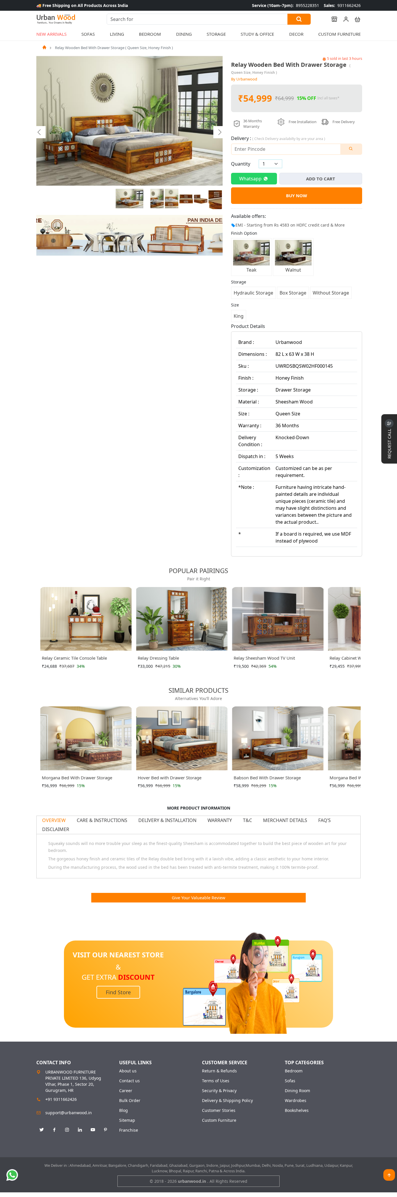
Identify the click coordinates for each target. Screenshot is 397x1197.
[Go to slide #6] (215, 198)
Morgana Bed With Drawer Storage (77, 777)
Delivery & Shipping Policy (227, 1101)
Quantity (240, 164)
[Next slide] (219, 132)
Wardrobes (295, 1101)
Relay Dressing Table (158, 658)
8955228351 (285, 5)
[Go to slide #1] (130, 198)
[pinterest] (105, 1130)
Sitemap (127, 1120)
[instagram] (67, 1130)
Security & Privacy (219, 1091)
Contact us (129, 1081)
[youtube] (92, 1130)
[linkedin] (80, 1130)
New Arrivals (51, 34)
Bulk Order (129, 1101)
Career (125, 1091)
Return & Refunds (219, 1071)
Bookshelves (297, 1110)
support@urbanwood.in (68, 1112)
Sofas (290, 1081)
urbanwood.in (192, 1181)
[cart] (355, 19)
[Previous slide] (39, 132)
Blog (123, 1110)
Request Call (389, 443)
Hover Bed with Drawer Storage (169, 777)
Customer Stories (218, 1110)
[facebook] (54, 1130)
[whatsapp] (12, 1175)
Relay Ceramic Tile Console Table (74, 658)
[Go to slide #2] (157, 198)
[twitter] (41, 1130)
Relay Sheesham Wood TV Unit (264, 658)
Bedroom (294, 1071)
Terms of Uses (215, 1081)
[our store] (331, 19)
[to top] (389, 1175)
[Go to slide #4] (186, 198)
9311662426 (342, 5)
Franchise (128, 1130)
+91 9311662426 (61, 1099)
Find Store (118, 992)
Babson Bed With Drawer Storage (267, 777)
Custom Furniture (339, 34)
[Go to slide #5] (201, 198)
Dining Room (297, 1091)
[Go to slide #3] (172, 198)
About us (128, 1071)
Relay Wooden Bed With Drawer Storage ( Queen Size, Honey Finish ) (114, 47)
